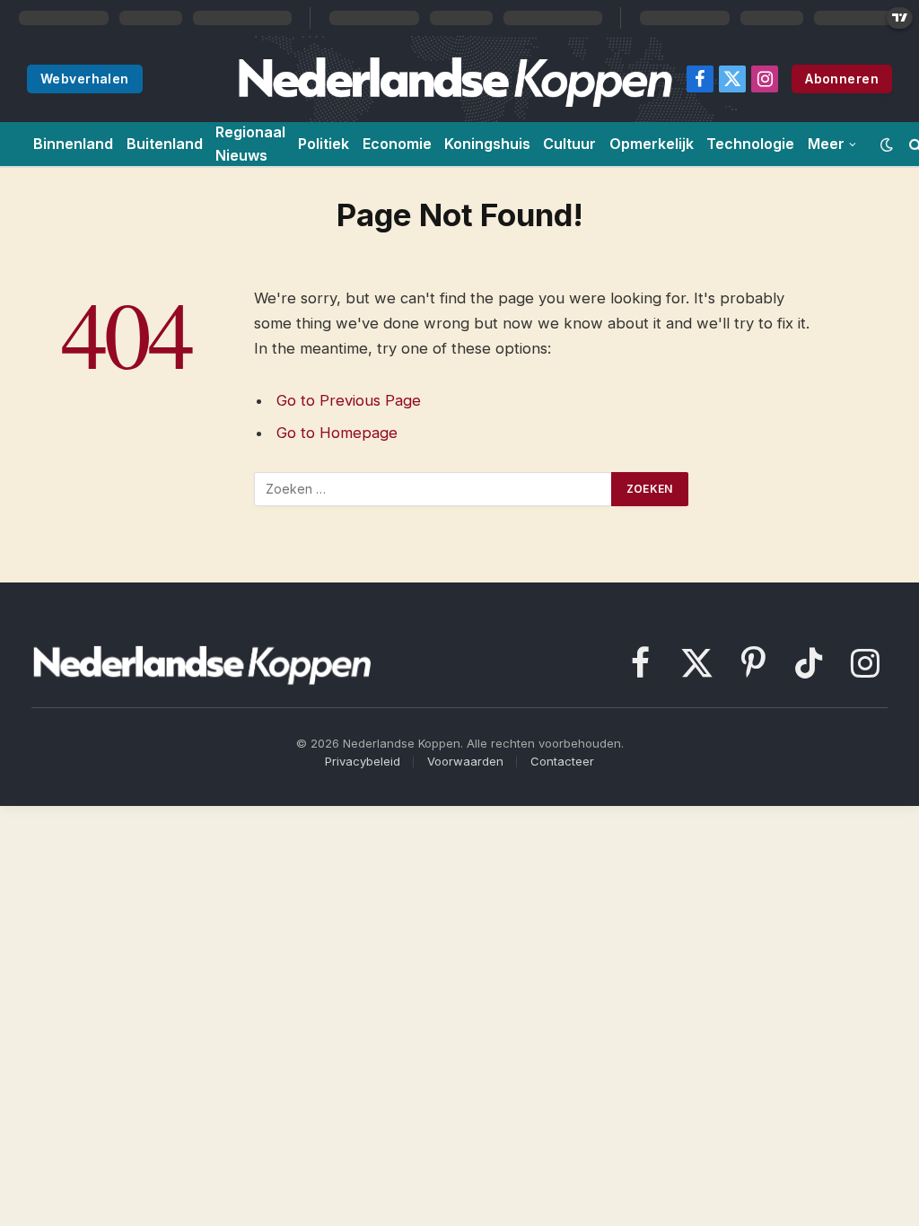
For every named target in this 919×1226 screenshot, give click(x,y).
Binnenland (73, 144)
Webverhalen (84, 78)
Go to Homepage (337, 433)
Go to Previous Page (348, 400)
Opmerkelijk (651, 144)
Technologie (750, 144)
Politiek (323, 144)
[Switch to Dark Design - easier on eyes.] (886, 144)
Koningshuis (487, 144)
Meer (826, 144)
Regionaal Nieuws (250, 143)
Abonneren (842, 78)
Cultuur (569, 144)
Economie (397, 144)
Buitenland (165, 144)
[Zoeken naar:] (433, 489)
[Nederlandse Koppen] (454, 79)
